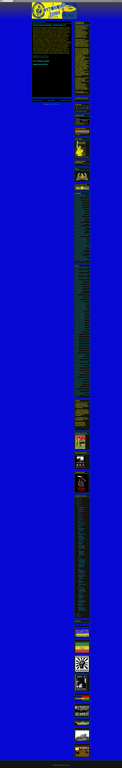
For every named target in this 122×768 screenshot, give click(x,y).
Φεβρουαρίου (81, 522)
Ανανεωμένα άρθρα (80, 543)
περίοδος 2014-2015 (80, 329)
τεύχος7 (77, 348)
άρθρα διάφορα (78, 289)
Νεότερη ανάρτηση (37, 100)
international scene (79, 379)
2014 (78, 500)
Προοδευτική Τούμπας (80, 248)
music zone (77, 386)
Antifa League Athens (80, 195)
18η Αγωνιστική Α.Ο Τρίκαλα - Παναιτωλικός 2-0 (81, 547)
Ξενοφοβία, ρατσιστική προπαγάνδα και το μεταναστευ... (81, 538)
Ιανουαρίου (80, 524)
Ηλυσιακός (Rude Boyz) (80, 238)
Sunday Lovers (78, 216)
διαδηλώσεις (78, 299)
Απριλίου (80, 519)
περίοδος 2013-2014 (80, 327)
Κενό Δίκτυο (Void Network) (81, 241)
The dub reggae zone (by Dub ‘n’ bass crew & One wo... (81, 591)
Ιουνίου (80, 515)
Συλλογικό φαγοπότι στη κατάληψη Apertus (81, 596)
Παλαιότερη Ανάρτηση (65, 100)
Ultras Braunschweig (79, 218)
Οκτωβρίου (80, 511)
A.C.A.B (79, 557)
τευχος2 (77, 336)
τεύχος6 (77, 345)
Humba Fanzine (78, 204)
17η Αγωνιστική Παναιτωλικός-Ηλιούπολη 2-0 (81, 561)
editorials (77, 368)
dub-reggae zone (79, 365)
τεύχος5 (46, 57)
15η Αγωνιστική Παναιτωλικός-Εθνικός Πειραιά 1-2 (82, 609)
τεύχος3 (77, 339)
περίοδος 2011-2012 (79, 322)
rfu (75, 388)
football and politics (79, 372)
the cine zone (81, 587)
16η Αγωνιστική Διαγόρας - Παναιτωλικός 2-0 (81, 566)
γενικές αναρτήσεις (79, 297)
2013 (78, 501)
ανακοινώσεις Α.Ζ (79, 286)
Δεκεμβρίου (80, 507)
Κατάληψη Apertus (79, 311)
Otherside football (79, 209)
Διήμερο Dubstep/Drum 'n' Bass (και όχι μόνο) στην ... (82, 571)
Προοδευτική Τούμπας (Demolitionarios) (80, 251)
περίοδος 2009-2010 (80, 318)
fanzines (77, 370)
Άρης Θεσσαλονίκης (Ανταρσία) (79, 222)
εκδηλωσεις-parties (79, 301)
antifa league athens (79, 355)
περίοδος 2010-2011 (41, 57)
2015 (78, 498)
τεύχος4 (77, 341)
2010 (78, 614)
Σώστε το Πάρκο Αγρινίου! (81, 260)
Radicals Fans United (80, 211)
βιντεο (76, 294)
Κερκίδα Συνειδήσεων (80, 313)
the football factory (79, 393)
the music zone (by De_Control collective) (82, 601)
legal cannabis (78, 381)
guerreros (77, 375)
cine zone (77, 359)
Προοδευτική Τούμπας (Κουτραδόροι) (80, 254)
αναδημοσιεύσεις (79, 282)
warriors (77, 395)
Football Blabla (78, 202)
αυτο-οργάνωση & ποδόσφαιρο (79, 292)
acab (76, 352)
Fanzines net (78, 200)
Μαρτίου (80, 521)
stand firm (77, 391)
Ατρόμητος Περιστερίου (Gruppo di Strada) (80, 232)
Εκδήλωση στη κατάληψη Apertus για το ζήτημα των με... (81, 554)
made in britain (78, 384)
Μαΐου (79, 517)
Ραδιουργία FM (78, 332)
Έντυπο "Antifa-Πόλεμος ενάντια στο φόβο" (80, 229)
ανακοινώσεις (78, 284)
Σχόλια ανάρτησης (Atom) (54, 104)
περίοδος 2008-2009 (80, 315)
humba (76, 377)
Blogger (67, 765)
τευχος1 (77, 334)
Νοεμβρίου (80, 509)
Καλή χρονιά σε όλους (81, 605)
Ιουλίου (80, 513)
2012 (78, 503)
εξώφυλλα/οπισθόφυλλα (80, 306)
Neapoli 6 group (78, 207)
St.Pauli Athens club (79, 214)
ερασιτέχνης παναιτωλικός (81, 308)
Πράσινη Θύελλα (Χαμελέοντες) (82, 245)
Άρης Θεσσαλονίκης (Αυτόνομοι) (79, 225)
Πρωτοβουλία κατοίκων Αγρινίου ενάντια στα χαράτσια (82, 258)
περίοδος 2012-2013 (80, 325)
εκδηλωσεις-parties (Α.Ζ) (80, 304)
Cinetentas (77, 198)
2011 (78, 505)
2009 (78, 616)
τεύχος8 (77, 350)
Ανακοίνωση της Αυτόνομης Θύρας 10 (81, 529)
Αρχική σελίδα (51, 100)
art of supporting (79, 357)
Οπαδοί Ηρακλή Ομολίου (80, 243)
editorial (79, 526)
